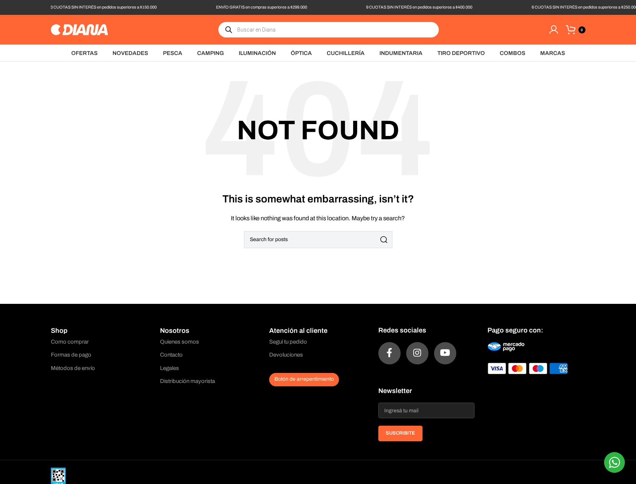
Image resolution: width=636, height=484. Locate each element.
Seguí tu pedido (288, 342)
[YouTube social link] (445, 353)
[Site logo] (79, 29)
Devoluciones (286, 355)
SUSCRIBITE (400, 433)
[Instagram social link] (417, 353)
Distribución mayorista (187, 381)
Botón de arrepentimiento (304, 379)
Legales (169, 368)
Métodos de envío (73, 368)
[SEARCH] (383, 239)
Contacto (171, 355)
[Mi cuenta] (553, 29)
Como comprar (70, 342)
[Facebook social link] (389, 353)
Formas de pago (71, 355)
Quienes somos (179, 342)
